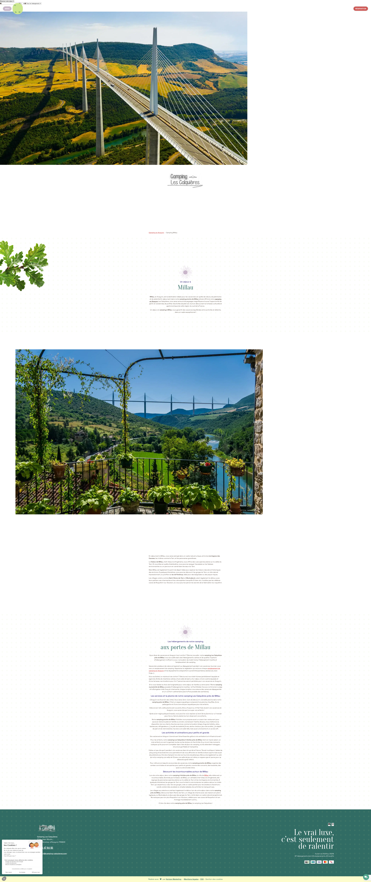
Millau (206, 775)
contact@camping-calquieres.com (52, 853)
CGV (202, 879)
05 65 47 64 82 (45, 847)
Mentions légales (191, 879)
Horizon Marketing (173, 879)
